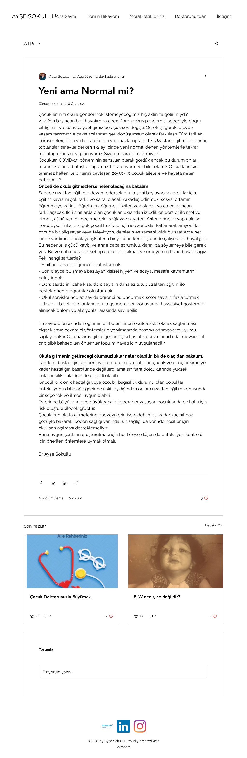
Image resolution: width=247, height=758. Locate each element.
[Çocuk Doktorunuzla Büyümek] (71, 561)
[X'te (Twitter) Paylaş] (52, 483)
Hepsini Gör (214, 525)
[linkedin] (123, 726)
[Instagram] (140, 726)
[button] (217, 43)
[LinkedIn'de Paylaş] (64, 483)
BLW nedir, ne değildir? (157, 597)
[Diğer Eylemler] (205, 76)
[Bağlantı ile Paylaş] (76, 483)
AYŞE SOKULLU (34, 16)
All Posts (32, 43)
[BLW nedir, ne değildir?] (175, 561)
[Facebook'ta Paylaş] (41, 483)
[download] (107, 726)
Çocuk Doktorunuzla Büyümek (60, 597)
